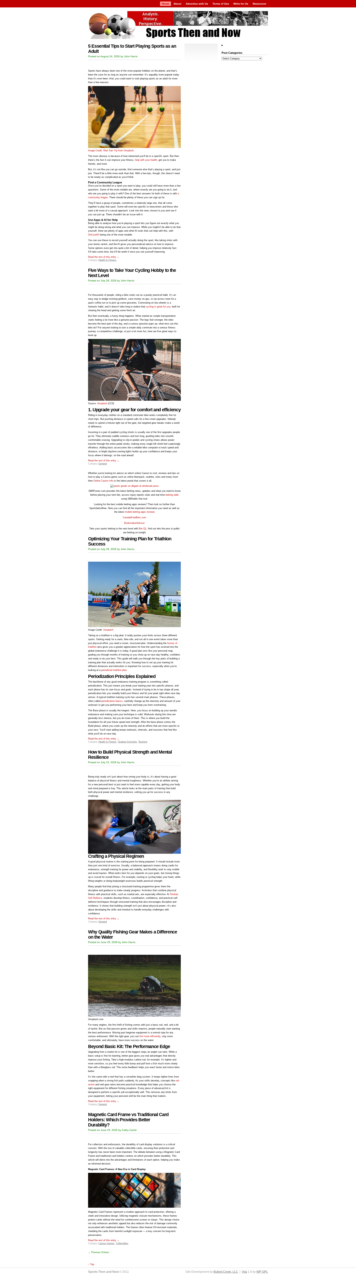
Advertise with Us (197, 3)
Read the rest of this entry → (103, 257)
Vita (244, 1271)
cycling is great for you (158, 306)
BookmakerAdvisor (134, 523)
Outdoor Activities (127, 741)
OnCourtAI (93, 234)
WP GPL (262, 1271)
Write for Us (240, 3)
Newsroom (259, 3)
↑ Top (91, 1264)
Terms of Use (220, 3)
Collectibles (122, 1243)
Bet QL (142, 528)
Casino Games (106, 1243)
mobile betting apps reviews (140, 511)
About (177, 3)
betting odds (172, 494)
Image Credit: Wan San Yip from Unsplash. (111, 150)
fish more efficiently (149, 1036)
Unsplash (102, 403)
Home (165, 3)
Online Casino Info (103, 480)
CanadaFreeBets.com (134, 517)
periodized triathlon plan (113, 670)
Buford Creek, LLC (226, 1271)
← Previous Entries (98, 1252)
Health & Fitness (107, 260)
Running (143, 741)
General (102, 463)
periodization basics (111, 701)
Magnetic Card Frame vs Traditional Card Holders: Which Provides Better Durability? (128, 1119)
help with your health (146, 160)
